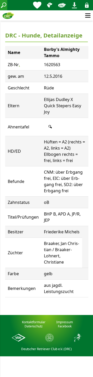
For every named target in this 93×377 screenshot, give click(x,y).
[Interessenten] (37, 5)
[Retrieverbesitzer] (49, 5)
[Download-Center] (74, 5)
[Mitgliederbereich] (87, 5)
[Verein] (62, 5)
